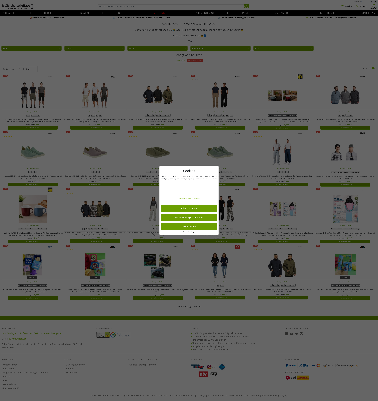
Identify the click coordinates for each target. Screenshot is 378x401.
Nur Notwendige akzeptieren (189, 217)
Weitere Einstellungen (189, 232)
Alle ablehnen (189, 226)
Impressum (197, 198)
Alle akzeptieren (189, 208)
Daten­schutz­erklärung (185, 198)
